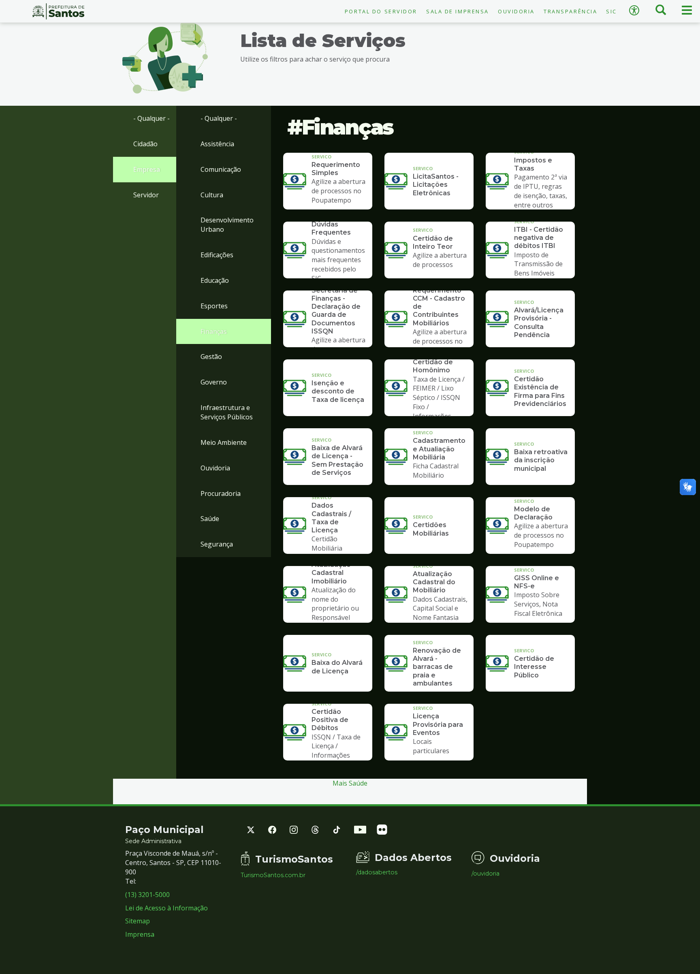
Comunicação (221, 169)
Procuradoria (221, 493)
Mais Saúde (350, 783)
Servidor (146, 194)
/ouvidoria (485, 873)
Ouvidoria (516, 11)
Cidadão (145, 143)
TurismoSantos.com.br (273, 875)
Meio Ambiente (224, 442)
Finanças (214, 331)
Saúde (210, 518)
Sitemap (137, 920)
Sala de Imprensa (457, 11)
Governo (214, 382)
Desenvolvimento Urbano (227, 225)
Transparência (570, 11)
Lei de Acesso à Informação (166, 908)
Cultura (212, 194)
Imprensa (139, 934)
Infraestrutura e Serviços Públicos (227, 412)
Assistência (217, 143)
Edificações (217, 254)
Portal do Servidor (381, 11)
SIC (611, 11)
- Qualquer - (151, 118)
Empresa (146, 169)
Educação (215, 280)
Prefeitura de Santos (58, 11)
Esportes (214, 305)
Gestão (211, 356)
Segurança (217, 544)
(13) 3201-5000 (147, 894)
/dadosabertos (376, 872)
